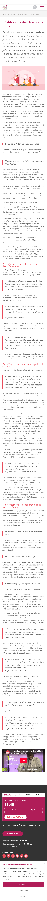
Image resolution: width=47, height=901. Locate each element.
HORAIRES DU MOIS (14, 817)
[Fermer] (44, 863)
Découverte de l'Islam (20, 14)
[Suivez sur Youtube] (17, 856)
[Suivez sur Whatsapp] (26, 856)
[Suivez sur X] (8, 856)
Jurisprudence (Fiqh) (37, 14)
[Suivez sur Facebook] (4, 856)
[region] (23, 881)
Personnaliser (23, 890)
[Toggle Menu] (42, 7)
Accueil (6, 14)
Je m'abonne (13, 834)
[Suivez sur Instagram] (13, 856)
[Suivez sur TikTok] (21, 856)
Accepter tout (23, 884)
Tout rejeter (23, 896)
